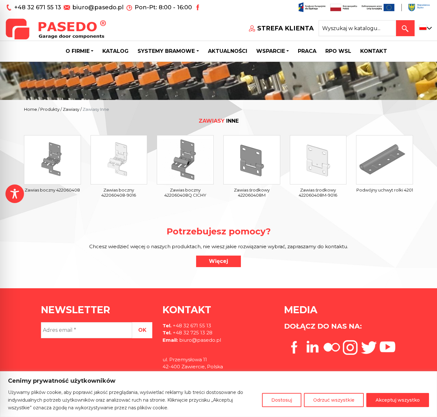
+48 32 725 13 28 (191, 333)
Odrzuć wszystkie (333, 400)
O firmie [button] (78, 51)
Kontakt (373, 51)
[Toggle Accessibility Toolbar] (15, 194)
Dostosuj (281, 400)
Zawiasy (71, 109)
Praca (307, 51)
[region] (218, 394)
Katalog (115, 51)
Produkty (50, 109)
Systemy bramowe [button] (166, 51)
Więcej (218, 261)
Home (30, 109)
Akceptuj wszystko (398, 400)
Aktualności (227, 51)
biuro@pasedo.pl (97, 7)
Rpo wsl (338, 51)
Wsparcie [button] (270, 51)
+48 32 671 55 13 (38, 7)
